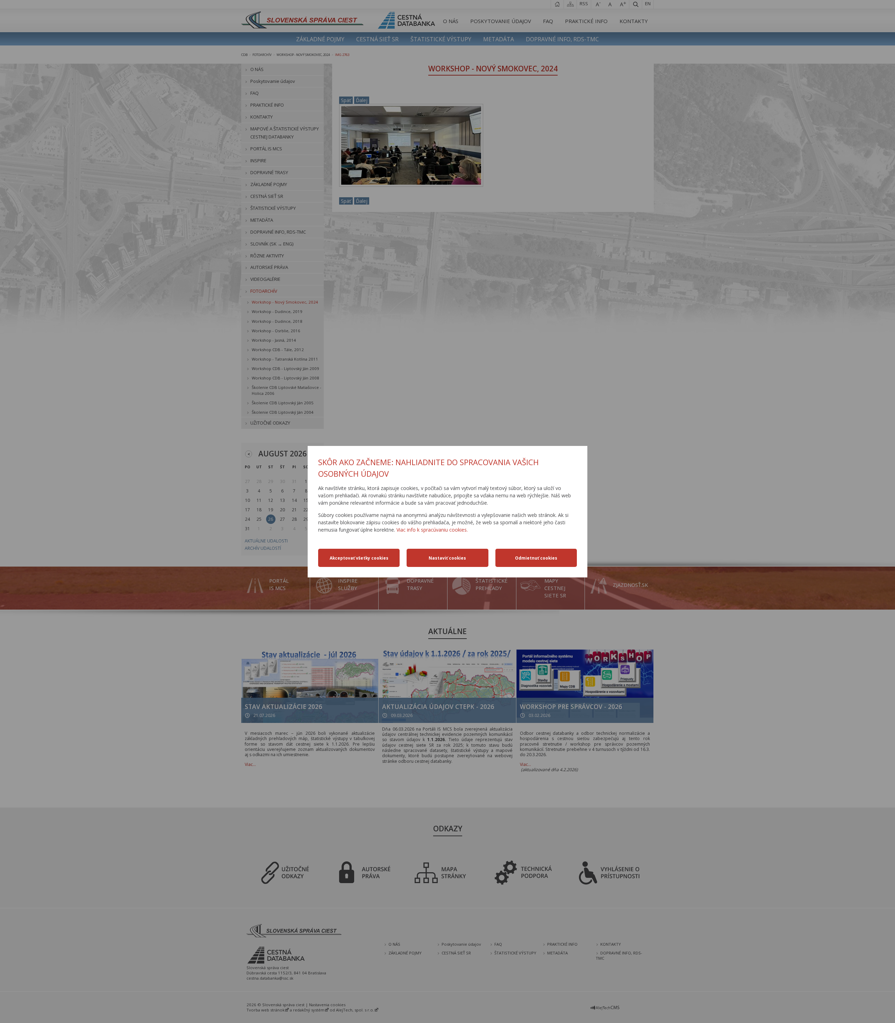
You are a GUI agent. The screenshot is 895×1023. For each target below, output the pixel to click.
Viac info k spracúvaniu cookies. (432, 529)
